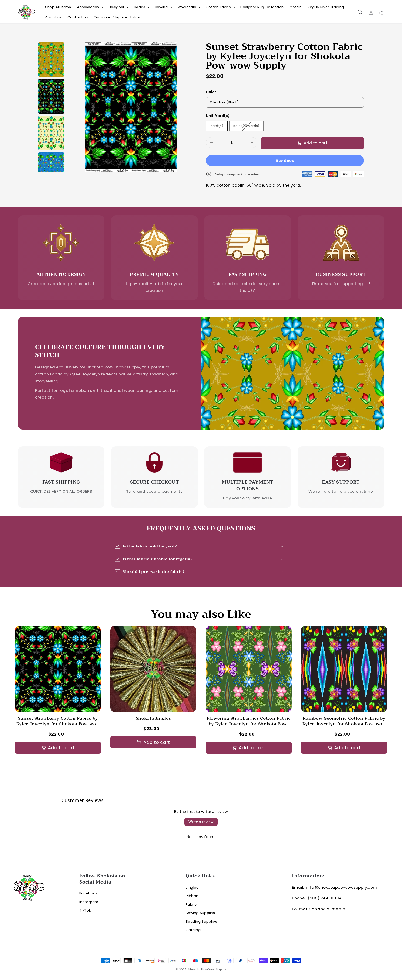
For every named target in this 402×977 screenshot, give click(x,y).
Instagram (88, 902)
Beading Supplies (201, 921)
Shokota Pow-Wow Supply (207, 969)
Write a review (201, 821)
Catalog (193, 930)
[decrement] (211, 142)
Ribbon (192, 896)
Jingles (192, 887)
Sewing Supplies (200, 913)
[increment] (252, 142)
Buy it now (285, 160)
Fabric (191, 904)
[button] (90, 7)
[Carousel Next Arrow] (376, 691)
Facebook (88, 893)
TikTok (85, 910)
